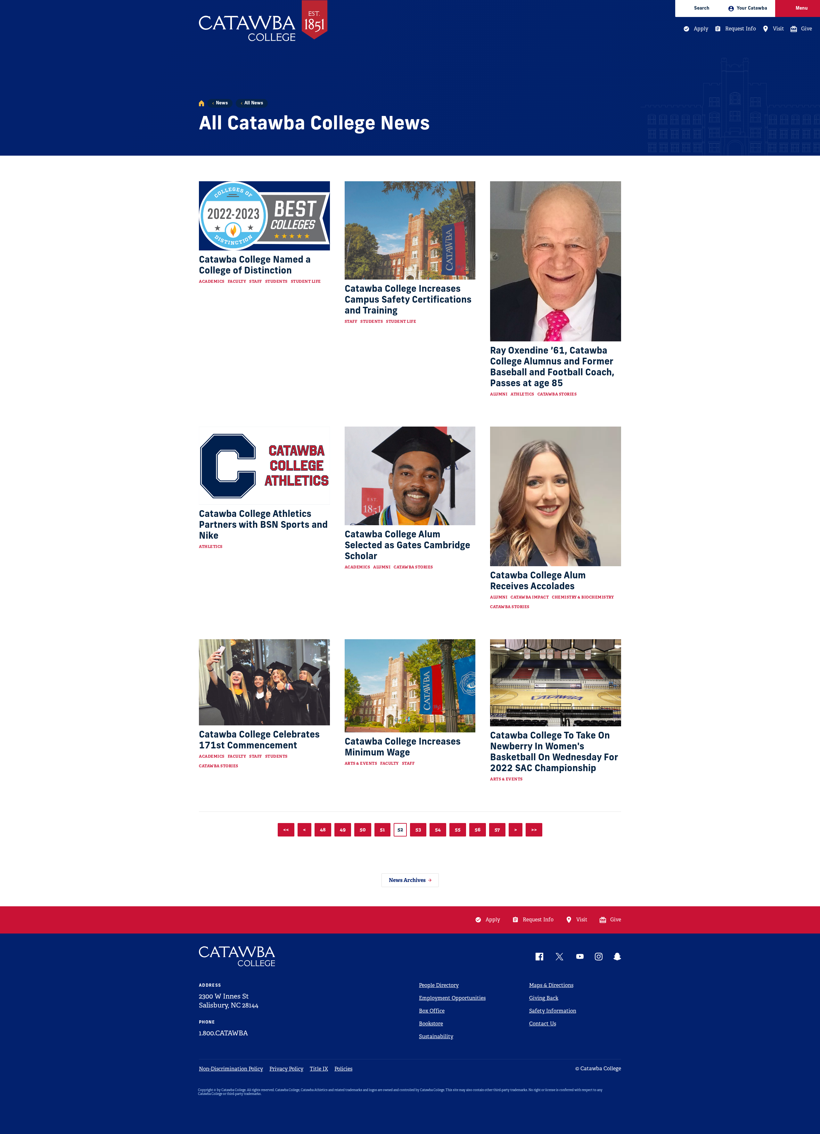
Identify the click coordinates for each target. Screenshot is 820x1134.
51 (382, 829)
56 (477, 829)
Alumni (498, 394)
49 (343, 829)
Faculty (237, 281)
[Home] (201, 103)
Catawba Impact (530, 597)
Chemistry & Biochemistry (583, 597)
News (222, 103)
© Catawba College (598, 1068)
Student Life (306, 281)
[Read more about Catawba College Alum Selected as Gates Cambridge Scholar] (410, 476)
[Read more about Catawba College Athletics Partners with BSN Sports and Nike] (264, 466)
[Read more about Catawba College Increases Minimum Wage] (410, 686)
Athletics (522, 394)
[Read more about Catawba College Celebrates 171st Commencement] (264, 682)
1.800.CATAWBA (223, 1033)
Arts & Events (361, 763)
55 (458, 829)
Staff (255, 281)
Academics (212, 281)
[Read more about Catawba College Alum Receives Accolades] (555, 496)
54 (438, 829)
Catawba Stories (557, 394)
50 (363, 829)
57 (497, 829)
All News (253, 103)
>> (534, 829)
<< (286, 829)
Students (276, 281)
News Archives (407, 880)
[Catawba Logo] (237, 956)
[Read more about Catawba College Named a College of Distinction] (264, 215)
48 (323, 829)
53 (418, 829)
